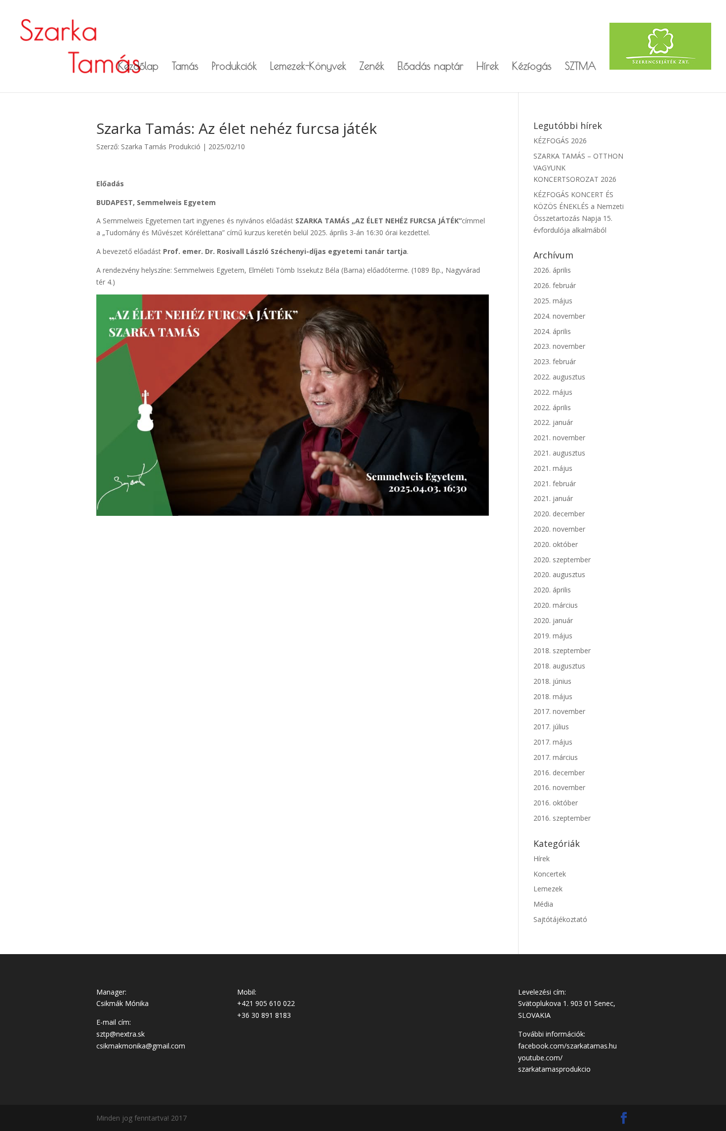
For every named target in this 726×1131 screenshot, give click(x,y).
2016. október (555, 802)
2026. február (554, 285)
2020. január (553, 620)
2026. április (552, 270)
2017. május (552, 742)
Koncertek (549, 874)
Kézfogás (532, 67)
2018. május (552, 696)
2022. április (552, 407)
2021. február (554, 483)
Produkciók (234, 67)
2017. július (551, 726)
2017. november (559, 711)
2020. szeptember (562, 559)
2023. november (559, 346)
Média (543, 904)
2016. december (559, 772)
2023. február (554, 361)
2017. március (555, 757)
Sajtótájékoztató (560, 919)
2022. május (552, 392)
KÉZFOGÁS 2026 (560, 140)
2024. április (552, 331)
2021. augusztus (559, 453)
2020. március (555, 605)
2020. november (559, 529)
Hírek (488, 67)
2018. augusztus (559, 665)
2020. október (555, 544)
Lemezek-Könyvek (308, 67)
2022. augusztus (559, 376)
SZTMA (580, 67)
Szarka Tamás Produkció (161, 146)
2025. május (552, 300)
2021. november (559, 437)
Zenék (372, 67)
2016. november (559, 787)
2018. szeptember (562, 650)
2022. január (553, 422)
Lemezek (548, 888)
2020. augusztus (559, 574)
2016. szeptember (562, 818)
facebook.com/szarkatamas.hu (567, 1045)
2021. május (552, 468)
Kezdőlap (138, 67)
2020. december (559, 513)
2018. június (552, 681)
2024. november (559, 316)
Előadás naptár (430, 67)
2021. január (553, 498)
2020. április (552, 589)
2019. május (552, 635)
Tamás (185, 67)
